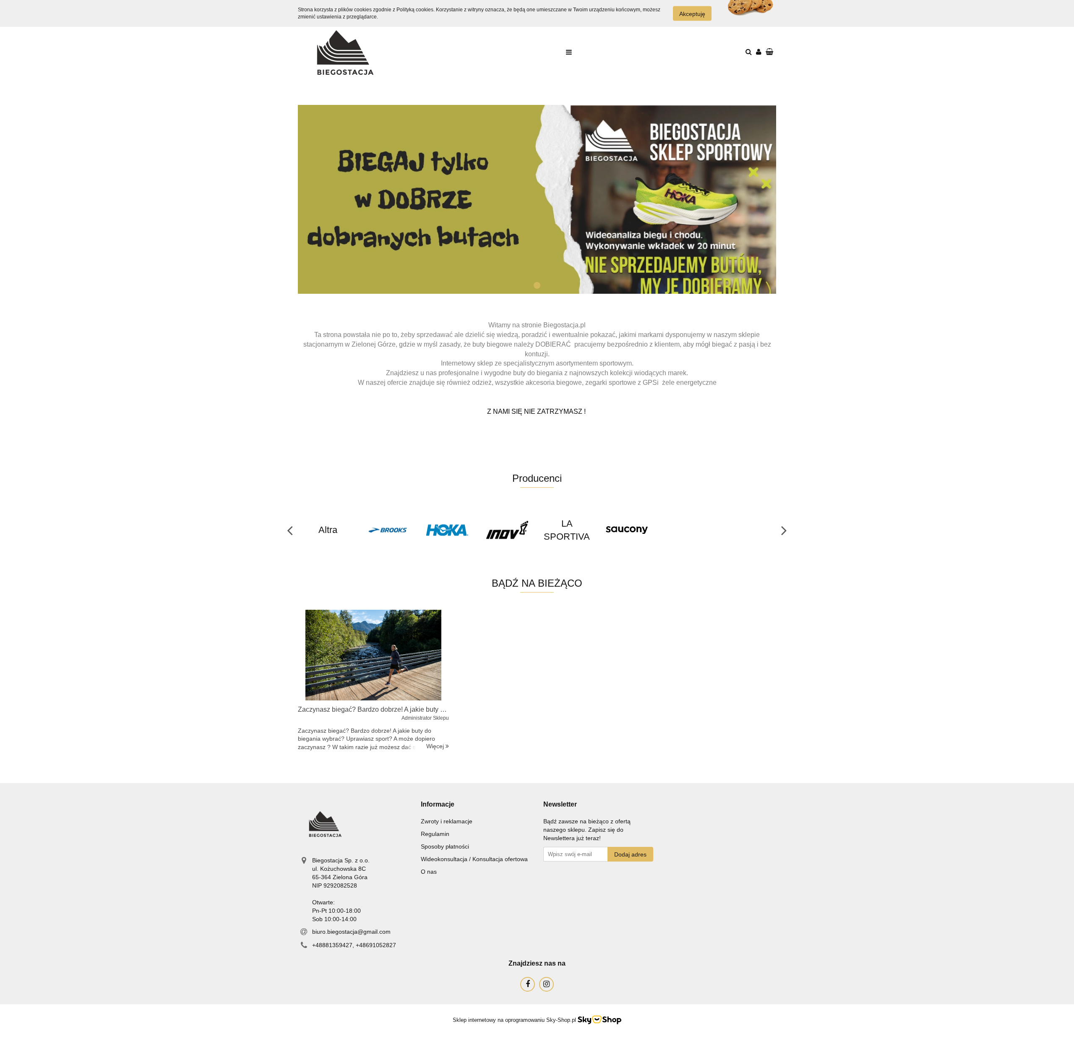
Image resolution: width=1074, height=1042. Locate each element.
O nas (429, 871)
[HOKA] (447, 530)
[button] (437, 805)
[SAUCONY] (627, 530)
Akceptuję (692, 13)
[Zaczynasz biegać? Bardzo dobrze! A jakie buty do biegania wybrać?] (373, 655)
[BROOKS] (388, 530)
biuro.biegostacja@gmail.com (351, 931)
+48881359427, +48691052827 (354, 945)
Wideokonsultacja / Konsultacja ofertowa (474, 859)
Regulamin (435, 833)
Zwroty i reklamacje (446, 821)
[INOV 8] (507, 530)
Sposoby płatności (445, 846)
